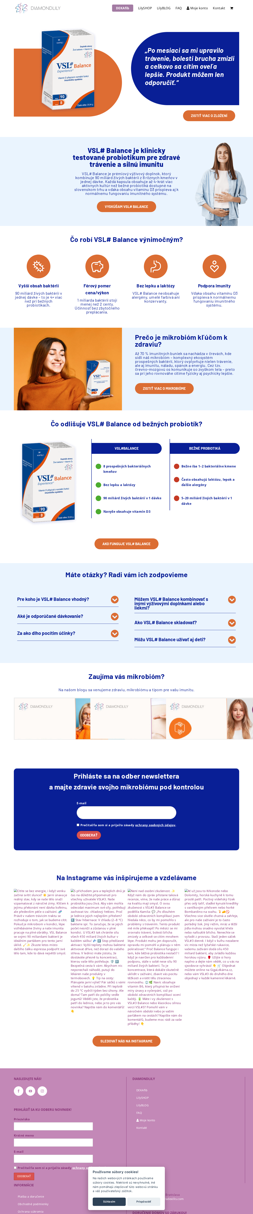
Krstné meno (24, 1135)
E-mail (81, 803)
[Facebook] (18, 1091)
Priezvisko (22, 1119)
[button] (68, 600)
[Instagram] (42, 1091)
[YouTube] (30, 1091)
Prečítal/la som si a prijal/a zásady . (128, 825)
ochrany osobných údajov (155, 825)
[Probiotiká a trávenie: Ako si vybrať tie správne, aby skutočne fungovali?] (145, 729)
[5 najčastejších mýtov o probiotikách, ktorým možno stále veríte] (70, 729)
